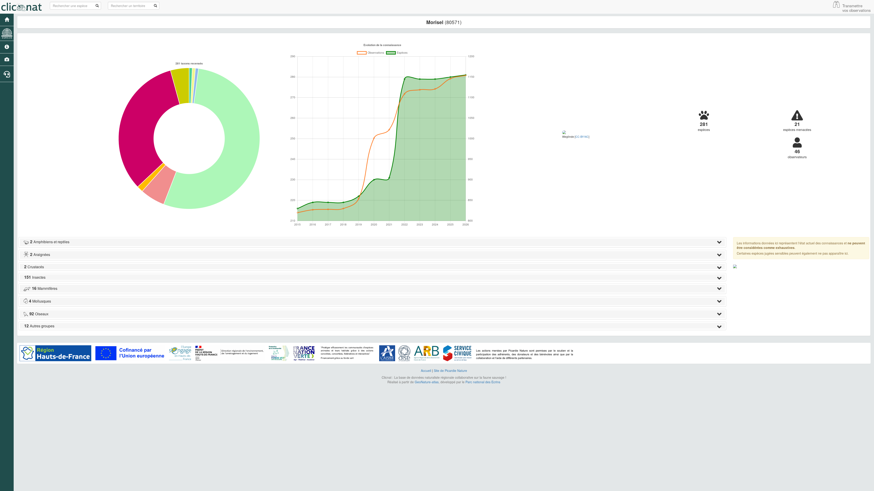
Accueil (426, 370)
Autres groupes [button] (39, 325)
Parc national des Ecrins (482, 382)
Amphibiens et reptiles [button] (49, 241)
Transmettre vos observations (856, 8)
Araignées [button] (40, 254)
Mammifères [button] (44, 288)
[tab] (372, 242)
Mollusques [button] (40, 301)
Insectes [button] (35, 277)
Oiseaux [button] (38, 313)
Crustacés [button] (34, 266)
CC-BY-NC (582, 136)
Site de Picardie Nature (450, 370)
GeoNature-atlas (427, 382)
